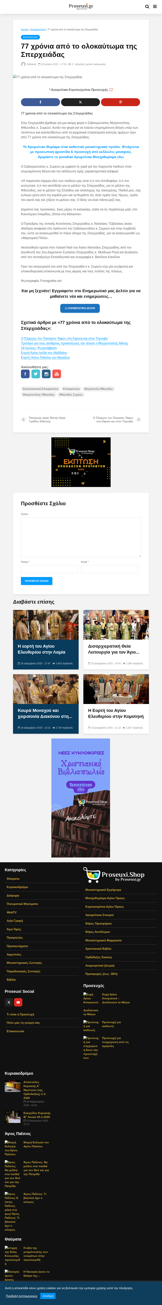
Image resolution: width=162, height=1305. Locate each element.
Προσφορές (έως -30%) (101, 974)
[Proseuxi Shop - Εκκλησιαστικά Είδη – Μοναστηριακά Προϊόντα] (114, 874)
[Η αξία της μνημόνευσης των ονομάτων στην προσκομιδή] (13, 1255)
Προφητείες (15, 937)
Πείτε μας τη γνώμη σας (23, 1022)
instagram (46, 374)
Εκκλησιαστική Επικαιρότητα (40, 388)
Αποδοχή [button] (48, 1295)
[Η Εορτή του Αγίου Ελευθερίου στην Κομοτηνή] (116, 688)
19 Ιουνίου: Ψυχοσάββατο (39, 348)
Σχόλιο (24, 514)
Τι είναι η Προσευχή (20, 1014)
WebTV (12, 912)
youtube (56, 374)
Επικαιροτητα (38, 29)
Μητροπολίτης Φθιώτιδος (39, 394)
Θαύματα (13, 878)
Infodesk (31, 64)
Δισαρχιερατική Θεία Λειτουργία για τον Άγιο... (113, 649)
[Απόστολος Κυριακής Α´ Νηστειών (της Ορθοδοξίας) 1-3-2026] (13, 1085)
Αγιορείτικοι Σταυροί (99, 915)
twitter (35, 374)
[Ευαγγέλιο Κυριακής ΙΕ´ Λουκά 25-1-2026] (13, 1116)
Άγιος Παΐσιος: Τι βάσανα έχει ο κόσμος (35, 1197)
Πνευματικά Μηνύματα (22, 904)
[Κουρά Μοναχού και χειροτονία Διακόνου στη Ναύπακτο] (46, 688)
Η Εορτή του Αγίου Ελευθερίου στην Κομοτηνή (116, 713)
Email (85, 562)
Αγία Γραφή (15, 920)
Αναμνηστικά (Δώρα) (99, 965)
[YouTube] (18, 1002)
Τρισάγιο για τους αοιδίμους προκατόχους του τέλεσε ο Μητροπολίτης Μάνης (74, 343)
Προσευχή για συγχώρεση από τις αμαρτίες (115, 1042)
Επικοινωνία (15, 1031)
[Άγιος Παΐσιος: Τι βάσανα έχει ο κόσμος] (13, 1211)
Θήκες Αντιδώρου (97, 931)
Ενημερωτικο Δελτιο (81, 308)
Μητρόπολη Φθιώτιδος (98, 388)
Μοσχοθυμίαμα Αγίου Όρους (105, 898)
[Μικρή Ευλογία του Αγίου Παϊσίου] (13, 1148)
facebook (25, 374)
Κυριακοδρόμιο (17, 887)
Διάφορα (13, 895)
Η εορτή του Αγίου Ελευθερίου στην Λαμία (41, 649)
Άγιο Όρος (14, 929)
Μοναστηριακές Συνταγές (24, 962)
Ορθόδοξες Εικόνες (98, 957)
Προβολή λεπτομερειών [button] (21, 1296)
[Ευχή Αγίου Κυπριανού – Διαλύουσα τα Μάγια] (91, 1004)
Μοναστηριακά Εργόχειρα (103, 889)
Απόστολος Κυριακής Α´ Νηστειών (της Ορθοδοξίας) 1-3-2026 (35, 1090)
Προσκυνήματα (17, 946)
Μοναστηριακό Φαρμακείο (103, 940)
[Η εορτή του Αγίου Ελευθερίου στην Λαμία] (46, 624)
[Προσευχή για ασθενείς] (91, 1025)
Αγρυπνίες (14, 954)
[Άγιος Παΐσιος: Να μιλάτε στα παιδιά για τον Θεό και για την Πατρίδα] (13, 1173)
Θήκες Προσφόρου (98, 923)
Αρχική (24, 29)
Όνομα (25, 562)
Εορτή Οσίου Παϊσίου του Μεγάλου (45, 357)
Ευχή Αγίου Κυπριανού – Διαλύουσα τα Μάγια (116, 998)
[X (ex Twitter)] (9, 1002)
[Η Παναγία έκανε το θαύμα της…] (13, 1275)
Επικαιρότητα (71, 388)
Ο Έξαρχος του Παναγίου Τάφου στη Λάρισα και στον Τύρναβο (64, 338)
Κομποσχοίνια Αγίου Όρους (104, 906)
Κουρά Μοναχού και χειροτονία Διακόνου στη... (45, 713)
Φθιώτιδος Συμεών (71, 394)
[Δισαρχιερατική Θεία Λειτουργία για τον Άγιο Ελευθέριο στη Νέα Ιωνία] (116, 624)
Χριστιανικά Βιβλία (98, 948)
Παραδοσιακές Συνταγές (23, 971)
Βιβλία (11, 979)
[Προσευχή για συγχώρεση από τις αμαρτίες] (91, 1047)
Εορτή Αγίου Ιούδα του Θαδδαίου (44, 352)
